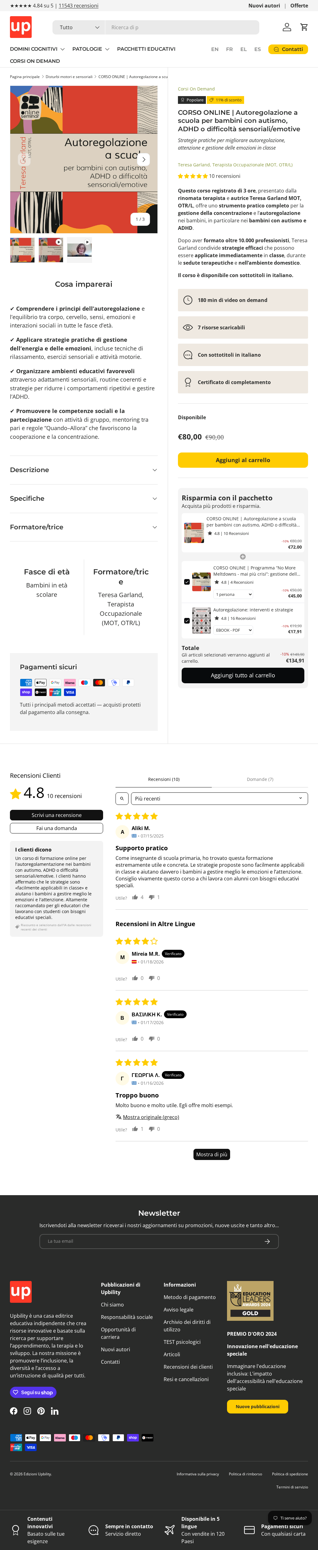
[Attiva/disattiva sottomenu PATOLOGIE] (107, 49)
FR (229, 49)
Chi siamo (112, 1304)
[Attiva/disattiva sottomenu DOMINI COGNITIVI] (62, 49)
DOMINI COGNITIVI (33, 49)
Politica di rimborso (245, 1474)
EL (243, 49)
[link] (194, 533)
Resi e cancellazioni (186, 1379)
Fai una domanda (56, 828)
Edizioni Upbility (37, 1474)
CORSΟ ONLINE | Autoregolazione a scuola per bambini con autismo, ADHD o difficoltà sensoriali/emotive (135, 76)
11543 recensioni (78, 5)
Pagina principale (25, 76)
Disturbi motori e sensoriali (69, 76)
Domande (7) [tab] (260, 779)
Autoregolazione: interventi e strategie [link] (253, 610)
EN (215, 49)
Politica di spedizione (290, 1474)
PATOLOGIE (87, 49)
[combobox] (155, 27)
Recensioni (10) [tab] (163, 779)
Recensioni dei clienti (188, 1366)
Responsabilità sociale (127, 1317)
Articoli (172, 1354)
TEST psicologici (182, 1342)
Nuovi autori (264, 5)
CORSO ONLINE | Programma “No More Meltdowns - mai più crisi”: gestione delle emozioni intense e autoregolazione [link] (256, 571)
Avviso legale (178, 1309)
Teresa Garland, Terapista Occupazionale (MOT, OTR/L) (235, 165)
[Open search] (122, 798)
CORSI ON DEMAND (35, 61)
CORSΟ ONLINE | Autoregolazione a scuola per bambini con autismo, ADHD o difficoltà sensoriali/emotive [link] (252, 522)
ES (257, 49)
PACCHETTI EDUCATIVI (146, 49)
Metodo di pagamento (190, 1297)
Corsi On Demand (196, 89)
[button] (304, 27)
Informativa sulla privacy (198, 1474)
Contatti (110, 1361)
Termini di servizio (292, 1487)
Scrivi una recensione (57, 815)
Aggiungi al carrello (243, 460)
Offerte (299, 5)
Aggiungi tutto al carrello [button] (243, 675)
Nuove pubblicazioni (257, 1406)
